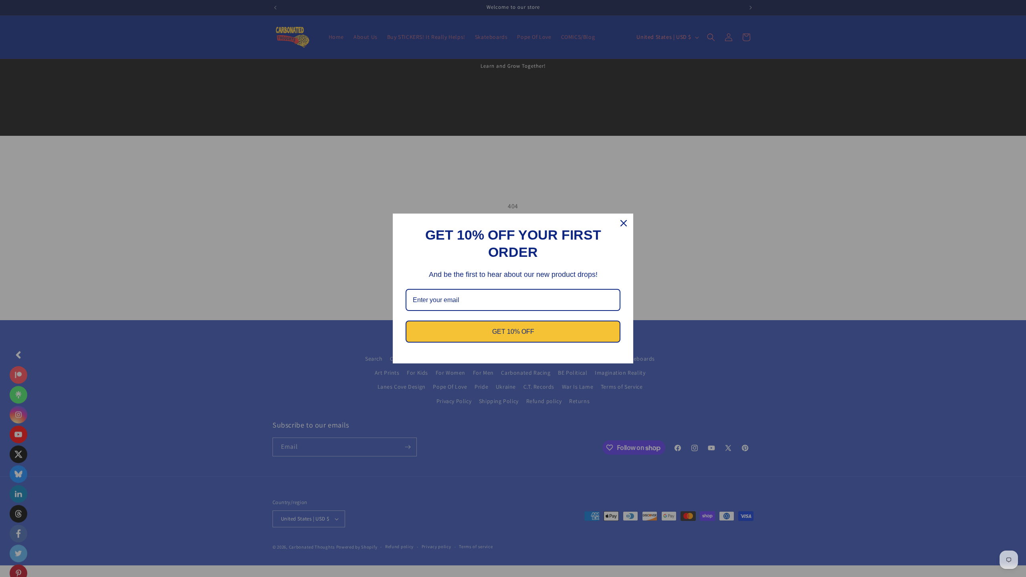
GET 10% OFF (513, 331)
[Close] (623, 223)
